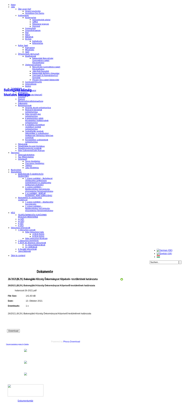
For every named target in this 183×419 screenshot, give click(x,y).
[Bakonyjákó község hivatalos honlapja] (20, 269)
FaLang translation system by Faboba (17, 344)
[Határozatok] (121, 280)
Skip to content (18, 255)
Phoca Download (71, 341)
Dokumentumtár (25, 401)
